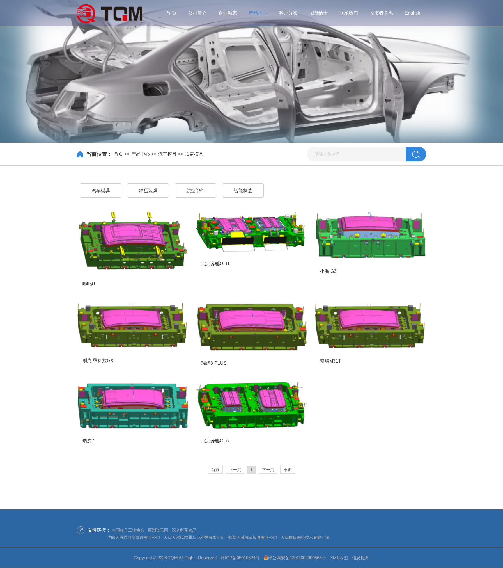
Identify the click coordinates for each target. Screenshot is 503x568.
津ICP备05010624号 (240, 557)
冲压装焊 (148, 190)
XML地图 (339, 557)
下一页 (268, 469)
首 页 (171, 12)
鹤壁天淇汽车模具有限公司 (252, 537)
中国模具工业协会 (128, 530)
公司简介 (197, 12)
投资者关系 (381, 12)
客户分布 (288, 12)
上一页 (235, 469)
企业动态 (227, 12)
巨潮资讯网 (158, 530)
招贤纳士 (318, 12)
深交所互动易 (184, 530)
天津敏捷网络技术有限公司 (305, 537)
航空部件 (195, 190)
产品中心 (258, 12)
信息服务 (360, 557)
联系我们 (348, 12)
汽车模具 (167, 154)
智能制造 (243, 190)
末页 (288, 469)
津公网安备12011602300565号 (297, 557)
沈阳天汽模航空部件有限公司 (133, 537)
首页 (118, 154)
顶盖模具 (194, 154)
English (412, 12)
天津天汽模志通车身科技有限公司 (194, 537)
